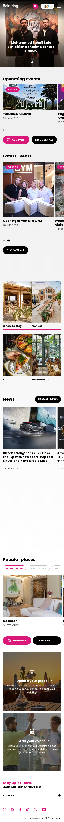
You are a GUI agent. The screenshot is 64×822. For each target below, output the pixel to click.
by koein (56, 818)
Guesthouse (14, 568)
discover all (44, 139)
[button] (4, 50)
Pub (57, 568)
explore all (47, 640)
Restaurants (38, 568)
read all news (48, 399)
